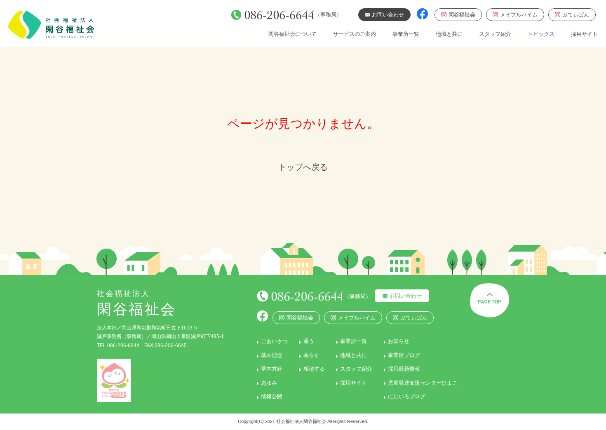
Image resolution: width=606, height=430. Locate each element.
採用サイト (584, 34)
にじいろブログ (406, 396)
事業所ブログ (404, 355)
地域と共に (449, 34)
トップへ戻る (303, 167)
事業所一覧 (405, 34)
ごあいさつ (274, 341)
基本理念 (271, 355)
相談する (314, 369)
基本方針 (271, 369)
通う (308, 341)
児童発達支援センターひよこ (423, 383)
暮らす (311, 355)
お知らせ (398, 341)
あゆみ (269, 383)
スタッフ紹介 (495, 34)
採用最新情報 (404, 369)
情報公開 (271, 396)
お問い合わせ (406, 296)
